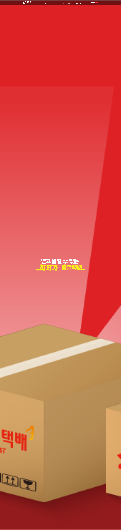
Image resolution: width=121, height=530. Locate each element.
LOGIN (96, 2)
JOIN (92, 2)
